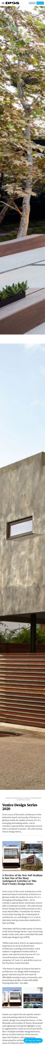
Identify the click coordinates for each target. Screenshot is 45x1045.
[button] (3, 3)
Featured (26, 798)
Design (8, 798)
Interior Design (35, 798)
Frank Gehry (30, 1043)
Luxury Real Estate (23, 800)
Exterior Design (16, 798)
